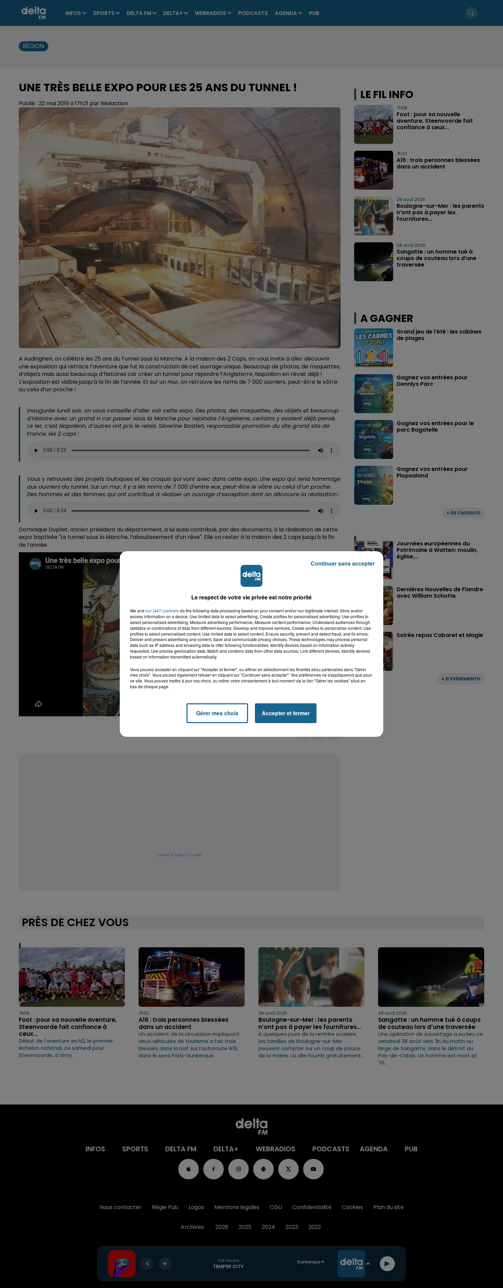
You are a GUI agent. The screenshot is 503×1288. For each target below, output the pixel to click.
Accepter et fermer (286, 713)
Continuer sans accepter (343, 563)
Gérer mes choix (217, 713)
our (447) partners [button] (162, 610)
